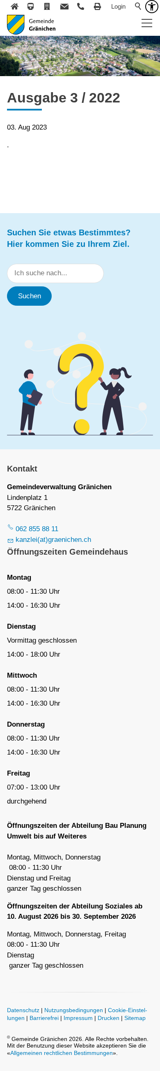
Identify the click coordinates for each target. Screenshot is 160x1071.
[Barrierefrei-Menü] (151, 6)
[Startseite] (14, 6)
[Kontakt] (64, 6)
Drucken (108, 1018)
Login (118, 6)
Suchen (29, 296)
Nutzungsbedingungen (73, 1010)
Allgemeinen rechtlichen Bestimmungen (61, 1053)
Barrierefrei (44, 1018)
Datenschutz (23, 1010)
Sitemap (135, 1018)
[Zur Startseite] (31, 25)
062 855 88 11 (37, 529)
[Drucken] (97, 6)
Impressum (78, 1018)
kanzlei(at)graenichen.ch (53, 540)
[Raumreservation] (47, 6)
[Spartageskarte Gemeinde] (31, 6)
